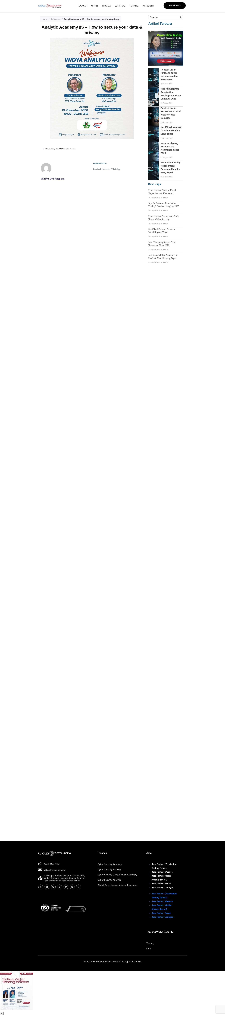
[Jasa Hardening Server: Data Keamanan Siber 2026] (153, 151)
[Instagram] (40, 887)
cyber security (59, 148)
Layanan (83, 6)
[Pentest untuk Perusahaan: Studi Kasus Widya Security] (153, 116)
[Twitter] (66, 887)
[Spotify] (72, 887)
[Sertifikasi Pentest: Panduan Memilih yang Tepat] (153, 134)
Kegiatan (106, 6)
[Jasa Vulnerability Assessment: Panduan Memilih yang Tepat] (153, 170)
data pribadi (71, 148)
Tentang (133, 6)
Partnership (148, 6)
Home (44, 19)
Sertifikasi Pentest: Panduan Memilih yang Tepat (171, 130)
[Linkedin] (47, 887)
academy (48, 148)
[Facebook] (53, 887)
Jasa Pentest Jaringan (162, 887)
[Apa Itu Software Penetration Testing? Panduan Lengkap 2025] (153, 96)
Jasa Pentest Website (162, 872)
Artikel (94, 6)
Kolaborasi (56, 19)
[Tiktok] (59, 887)
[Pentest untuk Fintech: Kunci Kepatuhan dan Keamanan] (153, 77)
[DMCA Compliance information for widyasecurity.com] (77, 909)
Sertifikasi (120, 6)
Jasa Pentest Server (161, 883)
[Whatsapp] (78, 887)
